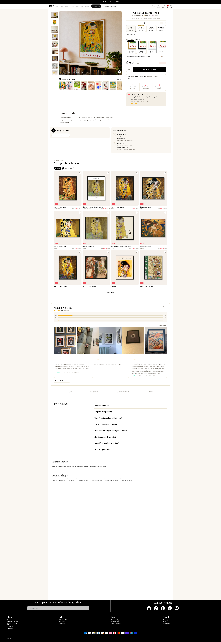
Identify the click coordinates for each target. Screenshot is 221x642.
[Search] (152, 6)
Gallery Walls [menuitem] (79, 6)
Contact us (10, 626)
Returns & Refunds (12, 623)
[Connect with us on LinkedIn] (170, 608)
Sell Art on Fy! (63, 620)
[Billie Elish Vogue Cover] (69, 85)
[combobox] (128, 6)
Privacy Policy (115, 620)
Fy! (11, 638)
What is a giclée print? (102, 449)
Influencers (62, 623)
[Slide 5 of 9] (54, 44)
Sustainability (166, 623)
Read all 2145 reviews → (62, 381)
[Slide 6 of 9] (54, 51)
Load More (110, 292)
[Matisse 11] (98, 85)
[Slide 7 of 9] (54, 58)
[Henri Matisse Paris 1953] (62, 85)
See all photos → (163, 325)
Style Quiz (97, 6)
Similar (58, 168)
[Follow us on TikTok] (156, 608)
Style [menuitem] (62, 6)
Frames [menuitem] (87, 6)
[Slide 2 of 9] (54, 22)
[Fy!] (51, 6)
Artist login (62, 621)
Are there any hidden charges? (106, 424)
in (161, 23)
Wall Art (53, 10)
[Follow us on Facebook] (163, 608)
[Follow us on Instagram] (149, 608)
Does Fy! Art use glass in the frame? (108, 418)
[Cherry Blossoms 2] (105, 85)
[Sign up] (86, 608)
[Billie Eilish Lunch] (84, 85)
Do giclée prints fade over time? (106, 443)
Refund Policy (115, 621)
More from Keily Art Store (61, 135)
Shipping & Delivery (12, 621)
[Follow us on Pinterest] (177, 608)
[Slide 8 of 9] (54, 65)
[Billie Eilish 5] (91, 85)
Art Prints (61, 10)
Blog (164, 621)
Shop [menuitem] (57, 6)
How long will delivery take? (105, 437)
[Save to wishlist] (129, 69)
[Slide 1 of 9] (54, 15)
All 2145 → (164, 306)
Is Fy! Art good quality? (103, 405)
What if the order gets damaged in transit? (110, 430)
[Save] (80, 173)
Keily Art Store (138, 15)
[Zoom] (119, 71)
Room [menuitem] (66, 6)
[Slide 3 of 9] (54, 29)
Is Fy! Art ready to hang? (103, 411)
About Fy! (165, 620)
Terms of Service (116, 623)
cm (164, 23)
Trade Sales (10, 628)
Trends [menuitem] (72, 6)
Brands (9, 620)
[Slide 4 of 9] (54, 36)
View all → (119, 79)
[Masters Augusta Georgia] (76, 85)
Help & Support (11, 625)
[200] (120, 85)
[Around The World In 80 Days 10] (113, 85)
